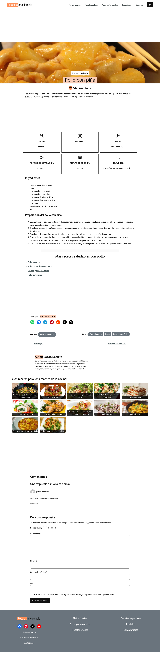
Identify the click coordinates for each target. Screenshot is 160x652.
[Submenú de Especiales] (132, 5)
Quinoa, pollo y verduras (38, 270)
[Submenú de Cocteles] (143, 5)
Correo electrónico (38, 572)
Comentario (35, 533)
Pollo (107, 334)
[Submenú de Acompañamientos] (118, 5)
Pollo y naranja (34, 262)
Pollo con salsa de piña (117, 343)
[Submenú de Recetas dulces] (98, 5)
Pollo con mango (35, 275)
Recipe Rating (36, 527)
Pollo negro (38, 343)
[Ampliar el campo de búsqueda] (150, 4)
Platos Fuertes (96, 334)
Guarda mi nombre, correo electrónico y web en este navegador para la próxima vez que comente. (73, 594)
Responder (34, 504)
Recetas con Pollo (80, 73)
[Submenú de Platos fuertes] (81, 5)
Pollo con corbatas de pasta (40, 266)
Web (32, 583)
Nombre (34, 561)
